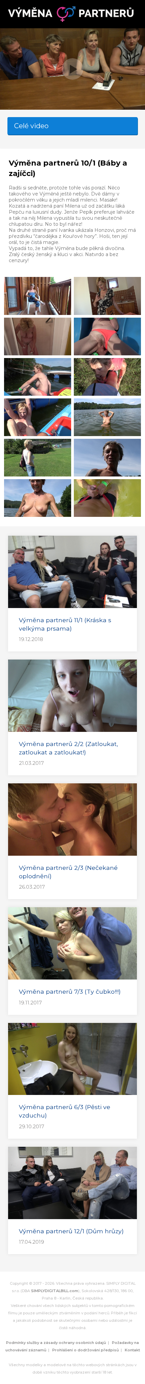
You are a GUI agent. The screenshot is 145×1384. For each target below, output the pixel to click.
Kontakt (132, 1350)
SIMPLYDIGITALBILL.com (54, 1290)
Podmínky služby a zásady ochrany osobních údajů (56, 1342)
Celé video (31, 126)
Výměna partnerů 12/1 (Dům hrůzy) (71, 1231)
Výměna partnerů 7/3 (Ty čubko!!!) (70, 991)
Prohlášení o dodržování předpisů (85, 1350)
